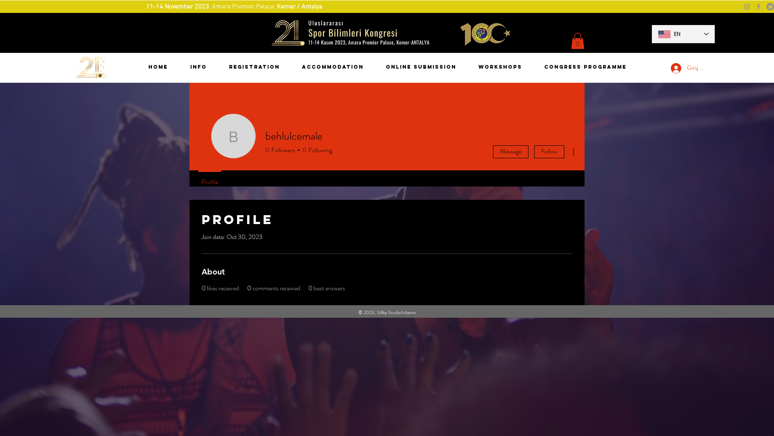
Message (511, 151)
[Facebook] (758, 6)
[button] (578, 41)
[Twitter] (770, 6)
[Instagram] (747, 6)
